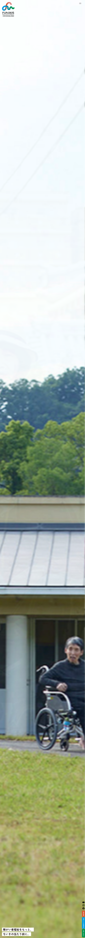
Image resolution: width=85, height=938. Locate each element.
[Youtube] (83, 902)
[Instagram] (83, 905)
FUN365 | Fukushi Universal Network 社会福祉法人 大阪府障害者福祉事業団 (8, 9)
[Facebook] (83, 908)
